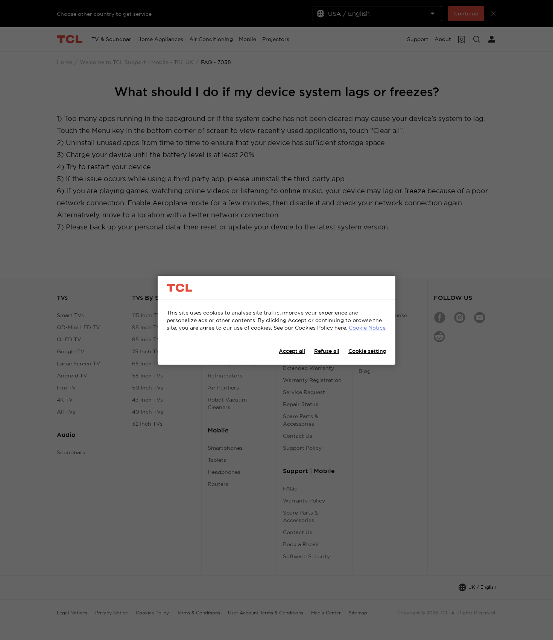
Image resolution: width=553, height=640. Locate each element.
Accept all (292, 351)
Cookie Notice (367, 327)
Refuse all (326, 351)
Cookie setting (367, 351)
